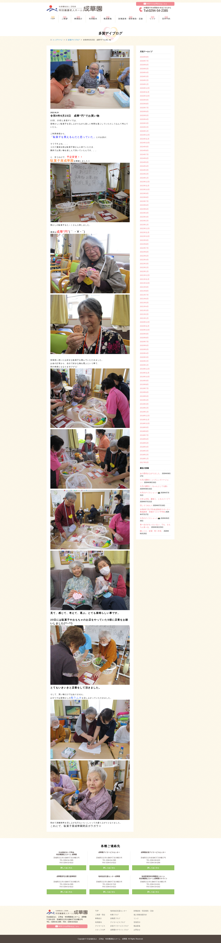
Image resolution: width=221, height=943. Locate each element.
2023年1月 (144, 225)
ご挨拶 (65, 19)
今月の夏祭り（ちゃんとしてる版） (154, 486)
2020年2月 (144, 361)
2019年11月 (144, 373)
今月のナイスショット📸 (150, 493)
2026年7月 (144, 61)
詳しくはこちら (66, 868)
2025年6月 (144, 111)
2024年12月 (145, 135)
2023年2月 (144, 221)
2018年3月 (144, 451)
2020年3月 (144, 357)
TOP (53, 19)
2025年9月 (144, 100)
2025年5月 (144, 115)
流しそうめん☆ (146, 505)
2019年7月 (144, 388)
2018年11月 (144, 420)
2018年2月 (144, 455)
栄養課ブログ (115, 918)
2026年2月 (144, 80)
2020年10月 (145, 330)
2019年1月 (144, 412)
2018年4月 (144, 447)
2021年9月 (144, 287)
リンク (153, 19)
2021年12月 (145, 275)
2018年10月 (145, 423)
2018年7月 (144, 435)
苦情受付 (137, 922)
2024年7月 (144, 154)
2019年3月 (144, 404)
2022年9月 (144, 240)
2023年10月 (145, 189)
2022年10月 (145, 236)
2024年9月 (144, 147)
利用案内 (93, 19)
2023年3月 (144, 217)
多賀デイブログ (74, 40)
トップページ (58, 40)
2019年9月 (144, 381)
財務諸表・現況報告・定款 (144, 911)
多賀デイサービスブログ (119, 926)
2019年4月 (144, 400)
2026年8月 (144, 57)
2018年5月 (144, 443)
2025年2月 (144, 127)
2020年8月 (144, 338)
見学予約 (166, 19)
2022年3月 (144, 264)
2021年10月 (145, 283)
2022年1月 (144, 271)
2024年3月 (144, 170)
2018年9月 (144, 427)
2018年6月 (144, 439)
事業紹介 (78, 19)
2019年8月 (144, 384)
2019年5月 (144, 396)
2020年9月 (144, 334)
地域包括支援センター (118, 911)
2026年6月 (144, 65)
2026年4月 (144, 72)
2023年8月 (144, 197)
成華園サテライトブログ (119, 930)
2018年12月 (145, 416)
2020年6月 (144, 345)
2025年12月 (145, 88)
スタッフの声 (100, 930)
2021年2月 (144, 314)
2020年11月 (144, 326)
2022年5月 (144, 256)
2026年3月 (144, 76)
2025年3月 (144, 123)
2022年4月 (144, 260)
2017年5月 (144, 462)
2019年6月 (144, 392)
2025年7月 (144, 108)
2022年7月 (144, 248)
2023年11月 (144, 186)
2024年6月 (144, 158)
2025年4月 (144, 119)
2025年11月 (144, 92)
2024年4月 (144, 166)
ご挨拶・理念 (100, 915)
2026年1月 (144, 84)
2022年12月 (145, 228)
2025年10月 (145, 96)
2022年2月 (144, 267)
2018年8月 (144, 431)
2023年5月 (144, 209)
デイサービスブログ (117, 922)
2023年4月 (144, 213)
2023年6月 (144, 205)
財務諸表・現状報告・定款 (130, 19)
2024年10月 (145, 143)
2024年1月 (144, 178)
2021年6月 (144, 299)
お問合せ (137, 930)
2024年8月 (144, 150)
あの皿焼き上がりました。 (150, 473)
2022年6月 (144, 252)
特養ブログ (114, 915)
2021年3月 (144, 310)
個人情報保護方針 (140, 915)
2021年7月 (144, 295)
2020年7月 (144, 342)
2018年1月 (144, 459)
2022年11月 (144, 232)
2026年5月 (144, 69)
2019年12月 (145, 369)
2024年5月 (144, 162)
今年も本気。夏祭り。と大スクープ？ (155, 499)
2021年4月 (144, 306)
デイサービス (100, 926)
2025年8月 (144, 104)
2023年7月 (144, 201)
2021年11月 (144, 279)
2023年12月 (145, 182)
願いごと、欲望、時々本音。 (151, 531)
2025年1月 (144, 131)
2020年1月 (144, 365)
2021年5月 (144, 303)
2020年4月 (144, 353)
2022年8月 (144, 244)
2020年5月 (144, 349)
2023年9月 (144, 193)
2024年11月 (144, 139)
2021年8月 (144, 291)
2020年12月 (145, 322)
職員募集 (108, 19)
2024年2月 (144, 174)
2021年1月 (144, 318)
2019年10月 (145, 377)
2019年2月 (144, 408)
